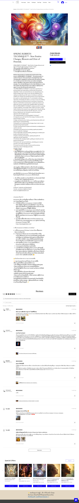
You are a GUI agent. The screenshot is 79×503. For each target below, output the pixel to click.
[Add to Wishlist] (64, 59)
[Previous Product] (3, 470)
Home (14, 9)
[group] (39, 475)
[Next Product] (76, 470)
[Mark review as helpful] (74, 323)
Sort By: (67, 305)
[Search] (13, 2)
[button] (58, 2)
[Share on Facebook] (50, 65)
